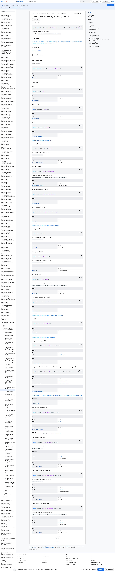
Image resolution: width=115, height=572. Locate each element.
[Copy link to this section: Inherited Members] (47, 55)
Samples (21, 7)
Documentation (38, 13)
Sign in (112, 1)
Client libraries (24, 5)
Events (92, 558)
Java (17, 5)
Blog (91, 556)
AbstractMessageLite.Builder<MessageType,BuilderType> (53, 41)
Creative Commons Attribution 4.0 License (62, 546)
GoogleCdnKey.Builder (37, 136)
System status (44, 562)
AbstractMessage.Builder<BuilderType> (74, 41)
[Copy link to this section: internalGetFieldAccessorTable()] (51, 297)
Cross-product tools (31, 1)
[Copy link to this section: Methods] (39, 83)
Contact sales (20, 562)
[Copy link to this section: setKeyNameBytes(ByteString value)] (53, 470)
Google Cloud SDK (9, 5)
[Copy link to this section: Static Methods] (43, 60)
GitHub (67, 556)
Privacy (25, 569)
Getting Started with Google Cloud (72, 558)
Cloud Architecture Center (71, 562)
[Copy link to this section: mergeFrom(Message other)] (49, 407)
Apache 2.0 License (32, 547)
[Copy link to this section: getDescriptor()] (42, 64)
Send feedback (78, 16)
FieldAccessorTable (37, 311)
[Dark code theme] (80, 26)
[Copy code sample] (82, 26)
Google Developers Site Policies (48, 547)
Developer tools (45, 13)
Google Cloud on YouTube (95, 562)
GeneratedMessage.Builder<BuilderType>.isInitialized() (43, 337)
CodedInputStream (62, 380)
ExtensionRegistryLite (63, 383)
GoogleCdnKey (35, 100)
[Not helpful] (82, 14)
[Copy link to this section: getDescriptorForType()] (46, 207)
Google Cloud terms (36, 569)
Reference (15, 7)
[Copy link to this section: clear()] (36, 122)
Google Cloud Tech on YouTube (96, 564)
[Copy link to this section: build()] (36, 86)
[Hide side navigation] (14, 570)
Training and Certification (71, 564)
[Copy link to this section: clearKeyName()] (42, 144)
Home (33, 13)
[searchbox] (8, 11)
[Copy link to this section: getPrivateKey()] (42, 274)
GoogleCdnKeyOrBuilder (37, 50)
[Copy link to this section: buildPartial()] (40, 104)
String (33, 247)
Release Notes (44, 560)
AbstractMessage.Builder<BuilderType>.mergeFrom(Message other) (46, 433)
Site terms (30, 569)
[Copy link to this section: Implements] (41, 48)
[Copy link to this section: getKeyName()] (41, 229)
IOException (35, 403)
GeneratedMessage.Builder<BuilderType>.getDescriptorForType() (45, 225)
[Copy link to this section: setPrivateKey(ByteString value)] (50, 503)
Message (60, 421)
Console (96, 1)
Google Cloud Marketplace (22, 560)
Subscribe (101, 569)
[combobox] (86, 1)
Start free (110, 5)
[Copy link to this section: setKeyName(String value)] (47, 437)
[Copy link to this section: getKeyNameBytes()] (44, 252)
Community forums (45, 556)
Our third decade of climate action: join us (49, 569)
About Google (20, 569)
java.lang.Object (35, 41)
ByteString (34, 270)
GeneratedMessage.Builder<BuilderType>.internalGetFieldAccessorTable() (47, 315)
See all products (21, 556)
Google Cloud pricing (21, 558)
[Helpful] (80, 14)
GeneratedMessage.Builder (38, 43)
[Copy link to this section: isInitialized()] (40, 319)
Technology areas (19, 1)
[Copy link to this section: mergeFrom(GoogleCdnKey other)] (52, 341)
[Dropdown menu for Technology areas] (24, 1)
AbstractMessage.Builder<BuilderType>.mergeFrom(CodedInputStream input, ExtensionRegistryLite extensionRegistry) (57, 395)
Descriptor (34, 77)
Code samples (69, 560)
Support (43, 558)
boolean (34, 333)
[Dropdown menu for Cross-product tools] (37, 1)
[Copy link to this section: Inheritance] (40, 38)
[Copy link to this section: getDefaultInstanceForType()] (49, 189)
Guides (9, 7)
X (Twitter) (93, 560)
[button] (8, 318)
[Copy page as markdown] (37, 19)
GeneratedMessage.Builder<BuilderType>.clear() (42, 140)
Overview (3, 7)
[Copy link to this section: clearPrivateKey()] (42, 166)
